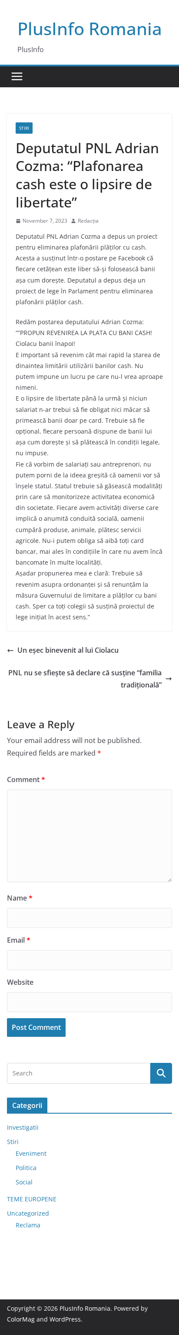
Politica (26, 1168)
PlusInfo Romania (89, 28)
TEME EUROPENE (31, 1199)
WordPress (65, 1319)
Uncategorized (28, 1213)
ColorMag (21, 1319)
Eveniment (31, 1153)
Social (24, 1182)
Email (18, 940)
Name (20, 898)
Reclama (28, 1225)
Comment (26, 779)
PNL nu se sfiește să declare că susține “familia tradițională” (85, 679)
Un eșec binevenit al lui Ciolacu (68, 650)
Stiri (24, 128)
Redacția (88, 220)
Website (20, 982)
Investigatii (23, 1127)
